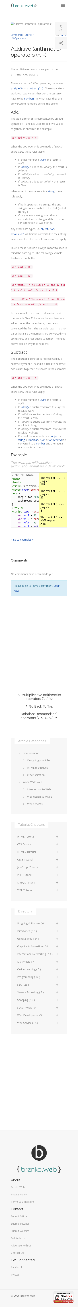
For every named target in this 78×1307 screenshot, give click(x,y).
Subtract (19, 352)
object (44, 229)
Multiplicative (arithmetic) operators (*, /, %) (40, 697)
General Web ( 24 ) (28, 938)
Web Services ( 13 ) (28, 1023)
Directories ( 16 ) (27, 931)
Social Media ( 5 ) (27, 1007)
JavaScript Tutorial (27, 867)
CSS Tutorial (24, 844)
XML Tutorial (24, 890)
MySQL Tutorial (26, 882)
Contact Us (17, 1252)
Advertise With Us (21, 1245)
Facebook (16, 1267)
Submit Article (19, 1216)
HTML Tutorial (25, 836)
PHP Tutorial (24, 875)
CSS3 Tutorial (25, 859)
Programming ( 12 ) (28, 977)
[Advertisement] (39, 639)
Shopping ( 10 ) (26, 1000)
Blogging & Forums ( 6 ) (31, 923)
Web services (35, 804)
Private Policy (19, 1194)
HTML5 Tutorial (26, 852)
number (40, 443)
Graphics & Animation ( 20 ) (33, 946)
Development (31, 753)
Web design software (39, 796)
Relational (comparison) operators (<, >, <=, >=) (38, 716)
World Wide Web (32, 782)
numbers (29, 98)
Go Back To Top (40, 706)
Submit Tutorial (20, 1223)
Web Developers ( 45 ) (30, 1015)
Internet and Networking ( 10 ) (35, 954)
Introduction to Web (39, 789)
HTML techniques (37, 767)
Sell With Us (18, 1238)
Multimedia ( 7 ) (26, 961)
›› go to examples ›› (22, 539)
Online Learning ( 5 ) (29, 969)
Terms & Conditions (22, 1201)
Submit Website (20, 1231)
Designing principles (38, 760)
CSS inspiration (36, 775)
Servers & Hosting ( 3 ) (30, 992)
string (51, 191)
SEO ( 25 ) (23, 984)
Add (15, 112)
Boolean (33, 440)
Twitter (15, 1274)
